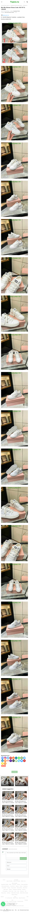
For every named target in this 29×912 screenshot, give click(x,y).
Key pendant (13, 887)
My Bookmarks (20, 901)
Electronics (12, 886)
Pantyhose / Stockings (17, 889)
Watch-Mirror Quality (24, 892)
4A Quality (16, 879)
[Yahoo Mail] (10, 760)
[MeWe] (16, 758)
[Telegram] (24, 758)
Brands (2, 896)
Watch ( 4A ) (23, 881)
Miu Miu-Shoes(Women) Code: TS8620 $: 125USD (21, 843)
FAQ (27, 896)
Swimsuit (22, 891)
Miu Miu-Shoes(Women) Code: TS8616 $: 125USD (21, 815)
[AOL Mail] (13, 760)
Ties (25, 891)
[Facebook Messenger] (21, 760)
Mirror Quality (14, 883)
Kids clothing (19, 887)
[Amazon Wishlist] (2, 763)
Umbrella (8, 892)
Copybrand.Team (16, 11)
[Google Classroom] (24, 760)
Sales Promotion (22, 897)
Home (4, 879)
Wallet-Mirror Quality (15, 892)
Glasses (17, 886)
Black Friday (15, 897)
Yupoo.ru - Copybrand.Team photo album (14, 5)
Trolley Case (3, 892)
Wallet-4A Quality (16, 881)
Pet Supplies (5, 891)
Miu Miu (3, 765)
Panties (10, 889)
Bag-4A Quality (9, 881)
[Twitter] (8, 758)
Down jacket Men (24, 884)
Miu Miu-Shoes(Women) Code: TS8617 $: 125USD (8, 829)
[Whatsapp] (19, 758)
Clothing (18, 884)
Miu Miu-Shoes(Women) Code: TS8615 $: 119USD (8, 815)
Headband (25, 886)
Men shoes (6, 889)
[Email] (21, 758)
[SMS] (16, 760)
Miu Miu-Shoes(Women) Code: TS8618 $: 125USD (21, 829)
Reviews (26, 900)
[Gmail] (8, 760)
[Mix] (5, 760)
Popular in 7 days (5, 901)
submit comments (23, 858)
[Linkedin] (2, 760)
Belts (10, 884)
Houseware (4, 887)
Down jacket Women (5, 886)
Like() (15, 771)
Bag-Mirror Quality (4, 884)
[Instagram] (5, 758)
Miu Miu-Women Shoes (9, 12)
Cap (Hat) (14, 884)
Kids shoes (25, 887)
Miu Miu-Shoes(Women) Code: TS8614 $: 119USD (21, 801)
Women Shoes (26, 5)
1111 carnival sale (8, 897)
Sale (15, 896)
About (16, 903)
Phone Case (11, 891)
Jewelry (8, 887)
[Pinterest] (10, 758)
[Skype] (19, 760)
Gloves (21, 886)
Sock (18, 891)
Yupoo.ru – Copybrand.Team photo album (16, 905)
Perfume (23, 889)
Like (12, 900)
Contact (12, 903)
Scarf (15, 891)
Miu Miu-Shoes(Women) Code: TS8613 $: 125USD (8, 801)
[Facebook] (2, 758)
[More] (5, 763)
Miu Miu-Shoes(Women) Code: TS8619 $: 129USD (8, 843)
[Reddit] (13, 758)
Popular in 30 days (12, 901)
